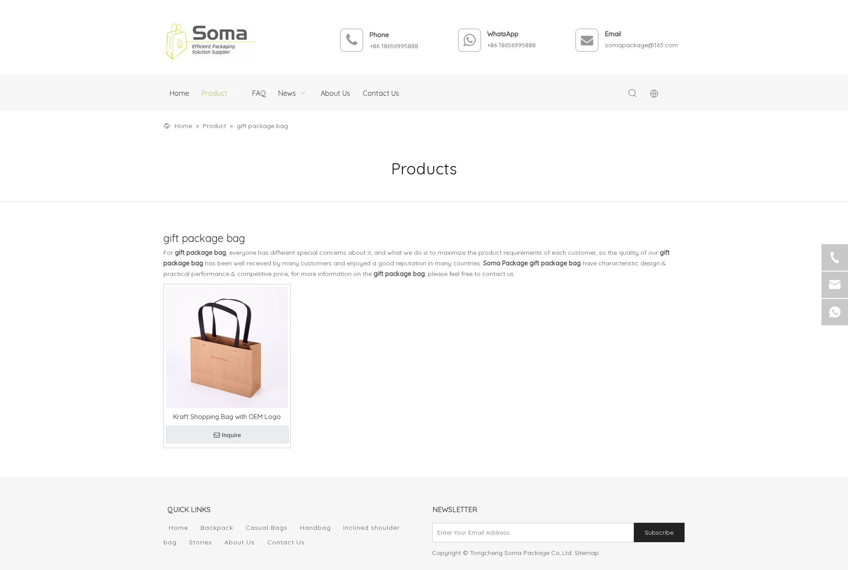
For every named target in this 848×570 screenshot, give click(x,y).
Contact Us (286, 542)
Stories (200, 542)
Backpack (217, 528)
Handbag (315, 528)
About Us (239, 542)
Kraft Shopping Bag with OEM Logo (227, 416)
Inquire (231, 434)
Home (178, 528)
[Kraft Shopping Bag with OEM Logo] (227, 346)
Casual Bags (267, 528)
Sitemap (587, 553)
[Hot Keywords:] (632, 94)
